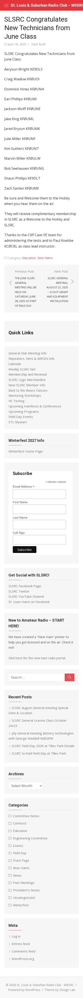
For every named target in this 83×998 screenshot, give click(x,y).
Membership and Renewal (28, 374)
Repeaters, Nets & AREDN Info (31, 358)
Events (18, 845)
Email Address (23, 487)
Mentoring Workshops (25, 395)
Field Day (19, 853)
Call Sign (19, 532)
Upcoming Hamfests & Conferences (35, 406)
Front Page (21, 860)
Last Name (20, 517)
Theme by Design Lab (60, 990)
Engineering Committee (30, 838)
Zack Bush (38, 44)
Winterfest (21, 905)
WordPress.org (23, 959)
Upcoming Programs (24, 411)
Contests (19, 823)
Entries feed (21, 944)
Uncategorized (24, 897)
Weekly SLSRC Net (22, 369)
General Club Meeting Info (28, 353)
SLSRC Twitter (19, 591)
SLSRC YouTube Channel (26, 596)
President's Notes (26, 890)
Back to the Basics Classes (28, 390)
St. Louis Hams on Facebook (29, 602)
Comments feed (23, 951)
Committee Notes (26, 816)
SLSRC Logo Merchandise (27, 379)
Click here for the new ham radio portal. (37, 658)
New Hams (45, 258)
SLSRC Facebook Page (25, 586)
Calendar (15, 364)
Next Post (57, 286)
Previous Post (26, 288)
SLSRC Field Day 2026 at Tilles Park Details (43, 746)
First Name (20, 502)
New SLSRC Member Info (27, 385)
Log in (16, 936)
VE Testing (16, 401)
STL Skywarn (18, 422)
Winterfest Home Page (26, 451)
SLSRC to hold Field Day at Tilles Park (39, 753)
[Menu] (6, 5)
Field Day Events (21, 416)
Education (29, 258)
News (17, 875)
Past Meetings (23, 882)
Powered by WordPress (24, 990)
